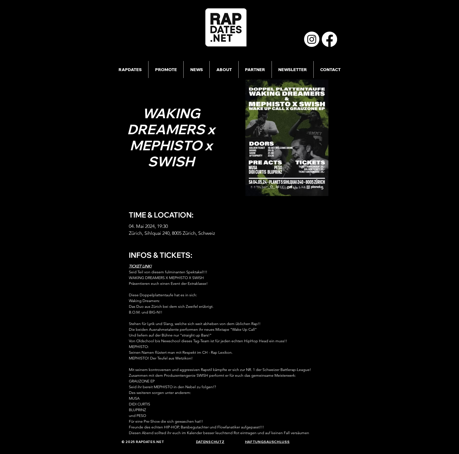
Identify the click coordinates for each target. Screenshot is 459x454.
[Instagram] (311, 39)
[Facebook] (329, 39)
